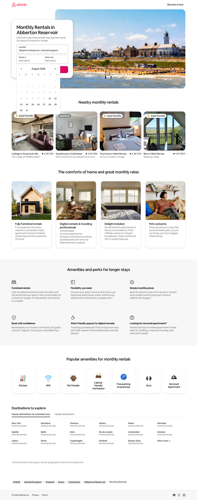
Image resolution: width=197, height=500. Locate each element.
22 (55, 98)
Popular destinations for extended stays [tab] (31, 414)
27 (44, 104)
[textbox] (29, 60)
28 (50, 104)
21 (50, 98)
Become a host (175, 4)
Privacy (35, 495)
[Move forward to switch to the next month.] (55, 69)
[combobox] (42, 50)
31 (27, 110)
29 (55, 104)
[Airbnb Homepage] (19, 4)
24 (27, 104)
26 (38, 104)
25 (32, 104)
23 (21, 104)
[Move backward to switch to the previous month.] (21, 69)
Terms (45, 495)
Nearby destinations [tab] (64, 414)
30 (21, 110)
